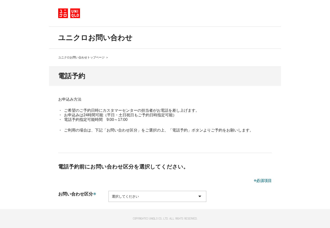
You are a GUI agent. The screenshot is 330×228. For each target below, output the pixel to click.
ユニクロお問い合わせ (95, 37)
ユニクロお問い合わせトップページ (81, 57)
